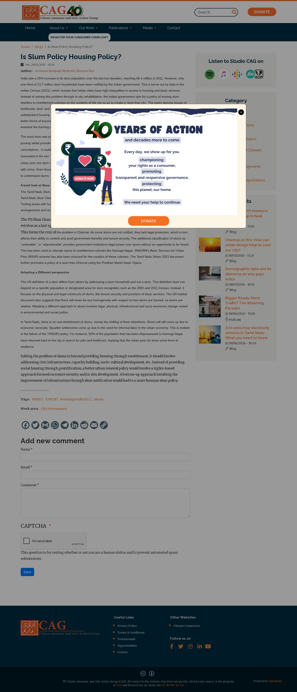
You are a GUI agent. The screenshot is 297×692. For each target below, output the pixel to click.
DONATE (148, 221)
